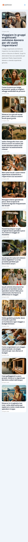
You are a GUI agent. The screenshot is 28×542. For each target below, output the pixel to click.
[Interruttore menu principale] (24, 5)
